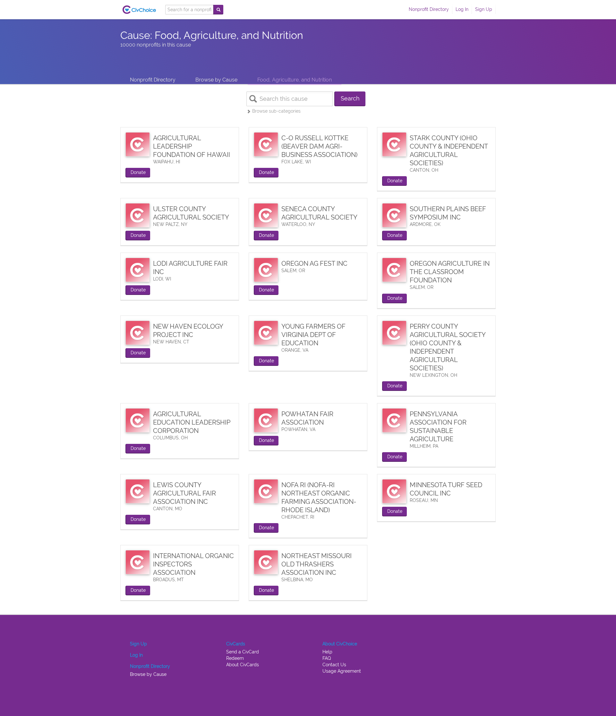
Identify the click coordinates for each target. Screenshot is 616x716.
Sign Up (483, 9)
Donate (138, 172)
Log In (462, 9)
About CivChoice (339, 643)
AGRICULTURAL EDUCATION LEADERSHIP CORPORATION (191, 422)
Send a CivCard (242, 651)
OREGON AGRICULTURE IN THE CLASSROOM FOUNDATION (450, 272)
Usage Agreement (341, 671)
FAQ (326, 658)
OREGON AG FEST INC (314, 263)
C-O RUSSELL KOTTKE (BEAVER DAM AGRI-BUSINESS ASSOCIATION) (319, 146)
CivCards (235, 643)
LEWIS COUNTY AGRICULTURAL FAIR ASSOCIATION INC (184, 493)
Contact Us (334, 664)
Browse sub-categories (276, 111)
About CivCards (242, 664)
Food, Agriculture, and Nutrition (294, 80)
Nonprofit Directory (429, 9)
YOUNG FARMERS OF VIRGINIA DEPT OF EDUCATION (313, 335)
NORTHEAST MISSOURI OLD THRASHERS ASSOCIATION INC (316, 564)
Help (327, 651)
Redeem (235, 658)
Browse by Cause (216, 80)
